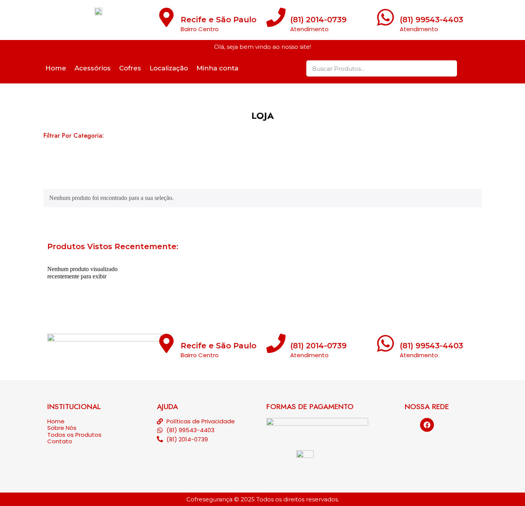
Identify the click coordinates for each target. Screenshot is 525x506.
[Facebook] (427, 425)
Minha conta (217, 68)
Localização (169, 68)
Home (55, 68)
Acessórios (93, 68)
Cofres (130, 68)
